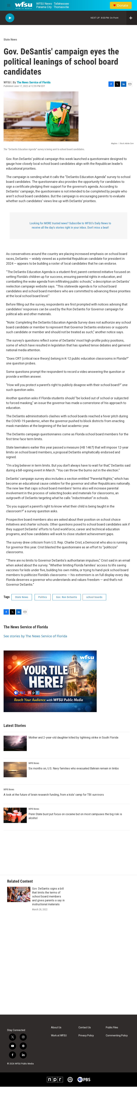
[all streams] (131, 18)
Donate (122, 5)
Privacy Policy (86, 1035)
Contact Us (84, 1027)
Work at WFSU (59, 1035)
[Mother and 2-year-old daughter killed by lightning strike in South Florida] (15, 743)
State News (10, 39)
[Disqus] (68, 966)
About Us (56, 1027)
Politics (42, 597)
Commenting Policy (117, 1035)
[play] (10, 18)
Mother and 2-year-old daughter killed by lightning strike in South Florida (73, 737)
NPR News (34, 763)
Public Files (112, 1027)
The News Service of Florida (33, 82)
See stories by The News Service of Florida (35, 636)
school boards (94, 597)
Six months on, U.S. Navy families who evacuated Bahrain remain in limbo (74, 768)
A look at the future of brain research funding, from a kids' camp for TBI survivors (54, 794)
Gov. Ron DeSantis (66, 597)
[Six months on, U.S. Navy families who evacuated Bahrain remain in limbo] (15, 769)
